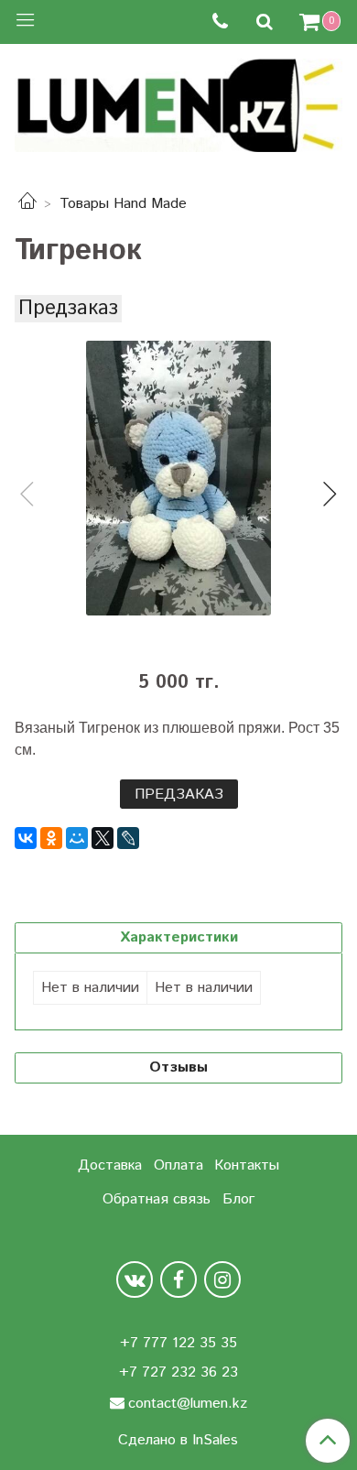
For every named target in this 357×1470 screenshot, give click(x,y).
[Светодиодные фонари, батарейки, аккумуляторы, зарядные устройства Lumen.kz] (178, 103)
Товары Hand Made (123, 203)
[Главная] (27, 203)
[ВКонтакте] (26, 838)
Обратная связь (157, 1199)
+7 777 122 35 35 (178, 1343)
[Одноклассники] (51, 838)
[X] (103, 838)
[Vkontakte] (134, 1279)
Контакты (246, 1165)
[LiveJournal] (128, 838)
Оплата (178, 1165)
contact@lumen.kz (187, 1403)
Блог (238, 1199)
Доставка (110, 1165)
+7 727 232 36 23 (178, 1372)
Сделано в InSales (178, 1440)
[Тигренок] (178, 478)
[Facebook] (178, 1279)
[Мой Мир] (77, 838)
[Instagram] (222, 1279)
